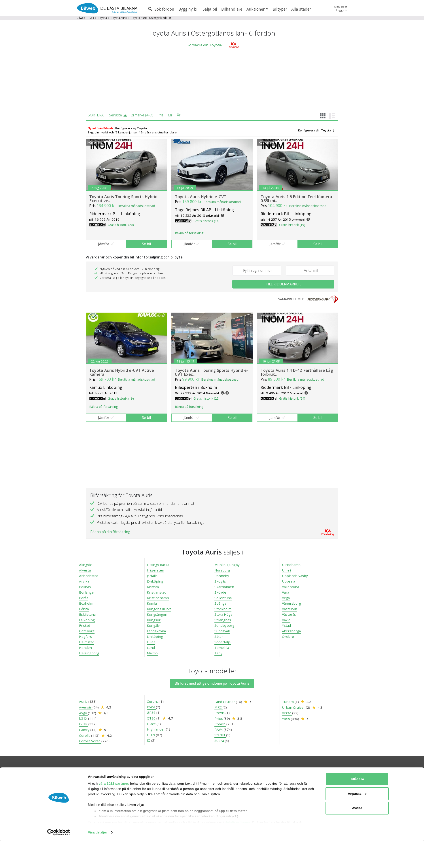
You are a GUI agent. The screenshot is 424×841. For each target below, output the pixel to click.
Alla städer (301, 9)
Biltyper (280, 9)
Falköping (87, 620)
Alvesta (85, 570)
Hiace (152, 723)
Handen (85, 647)
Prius (219, 718)
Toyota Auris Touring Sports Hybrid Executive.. (123, 198)
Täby (218, 653)
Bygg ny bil (188, 9)
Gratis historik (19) (292, 225)
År (178, 115)
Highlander (156, 729)
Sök (91, 18)
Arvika (84, 581)
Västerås (289, 614)
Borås (83, 598)
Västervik (289, 609)
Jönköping (155, 581)
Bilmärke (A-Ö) (142, 115)
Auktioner (256, 9)
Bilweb (81, 18)
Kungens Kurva (159, 609)
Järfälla (152, 575)
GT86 (151, 718)
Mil (170, 115)
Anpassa (354, 793)
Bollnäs (85, 587)
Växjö (286, 620)
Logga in (341, 10)
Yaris (286, 718)
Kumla (152, 603)
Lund (151, 647)
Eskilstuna (87, 614)
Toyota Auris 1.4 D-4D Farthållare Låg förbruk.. (297, 372)
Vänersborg (291, 603)
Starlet (220, 735)
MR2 (218, 707)
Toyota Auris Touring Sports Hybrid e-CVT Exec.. (211, 372)
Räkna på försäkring (189, 233)
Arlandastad (88, 575)
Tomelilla (221, 647)
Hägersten (155, 570)
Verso (287, 713)
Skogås (220, 581)
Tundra (288, 701)
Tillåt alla (357, 779)
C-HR (83, 724)
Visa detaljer (97, 832)
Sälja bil (210, 9)
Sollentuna (223, 598)
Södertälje (222, 642)
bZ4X (83, 718)
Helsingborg (89, 653)
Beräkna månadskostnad (136, 205)
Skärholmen (224, 587)
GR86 (151, 712)
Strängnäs (222, 620)
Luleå (151, 642)
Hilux (151, 735)
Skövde (220, 592)
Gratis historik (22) (206, 398)
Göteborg (87, 631)
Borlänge (86, 592)
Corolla (85, 735)
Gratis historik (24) (292, 398)
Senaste (115, 115)
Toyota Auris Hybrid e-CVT (200, 196)
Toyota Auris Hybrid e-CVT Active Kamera (121, 372)
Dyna (151, 707)
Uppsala (288, 581)
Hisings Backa (158, 564)
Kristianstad (156, 592)
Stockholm (222, 609)
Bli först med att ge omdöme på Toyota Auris (212, 683)
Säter (218, 636)
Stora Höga (223, 614)
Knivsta (153, 587)
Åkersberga (291, 631)
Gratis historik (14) (206, 221)
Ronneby (221, 575)
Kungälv (153, 625)
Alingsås (86, 564)
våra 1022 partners (114, 783)
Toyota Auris (119, 18)
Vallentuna (290, 587)
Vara (285, 592)
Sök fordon (163, 9)
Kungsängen (157, 614)
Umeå (286, 570)
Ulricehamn (291, 564)
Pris (160, 115)
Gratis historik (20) (121, 225)
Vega (286, 598)
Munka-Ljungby (227, 564)
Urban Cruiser (294, 707)
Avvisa (357, 808)
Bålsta (84, 609)
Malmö (152, 653)
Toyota (102, 18)
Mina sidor (340, 6)
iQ (149, 740)
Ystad (286, 625)
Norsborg (222, 570)
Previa (219, 712)
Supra (219, 740)
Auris (83, 701)
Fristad (84, 625)
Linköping (155, 636)
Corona (153, 701)
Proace (220, 724)
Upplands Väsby (295, 575)
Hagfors (85, 636)
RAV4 (219, 729)
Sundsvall (222, 631)
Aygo (83, 713)
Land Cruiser (225, 701)
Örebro (288, 636)
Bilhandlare (231, 9)
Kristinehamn (158, 598)
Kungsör (154, 620)
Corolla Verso (90, 741)
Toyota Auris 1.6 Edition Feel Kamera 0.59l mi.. (296, 198)
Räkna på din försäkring (110, 531)
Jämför (103, 243)
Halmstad (86, 642)
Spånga (220, 603)
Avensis (86, 707)
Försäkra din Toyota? (205, 45)
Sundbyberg (224, 625)
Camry (84, 729)
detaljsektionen (237, 822)
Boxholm (86, 603)
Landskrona (156, 631)
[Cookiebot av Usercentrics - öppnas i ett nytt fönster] (58, 832)
